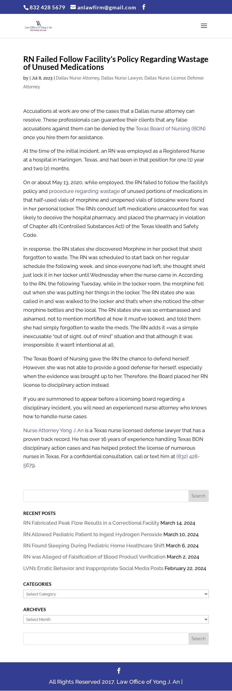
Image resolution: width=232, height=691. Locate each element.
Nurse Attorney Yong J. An (53, 430)
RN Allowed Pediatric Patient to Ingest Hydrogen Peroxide (92, 534)
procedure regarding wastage (84, 191)
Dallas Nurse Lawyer (121, 78)
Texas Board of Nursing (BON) (171, 128)
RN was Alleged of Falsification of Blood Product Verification (94, 557)
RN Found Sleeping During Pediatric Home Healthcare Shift (94, 546)
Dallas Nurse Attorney (77, 78)
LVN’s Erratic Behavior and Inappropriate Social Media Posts (93, 568)
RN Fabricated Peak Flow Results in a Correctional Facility (91, 523)
